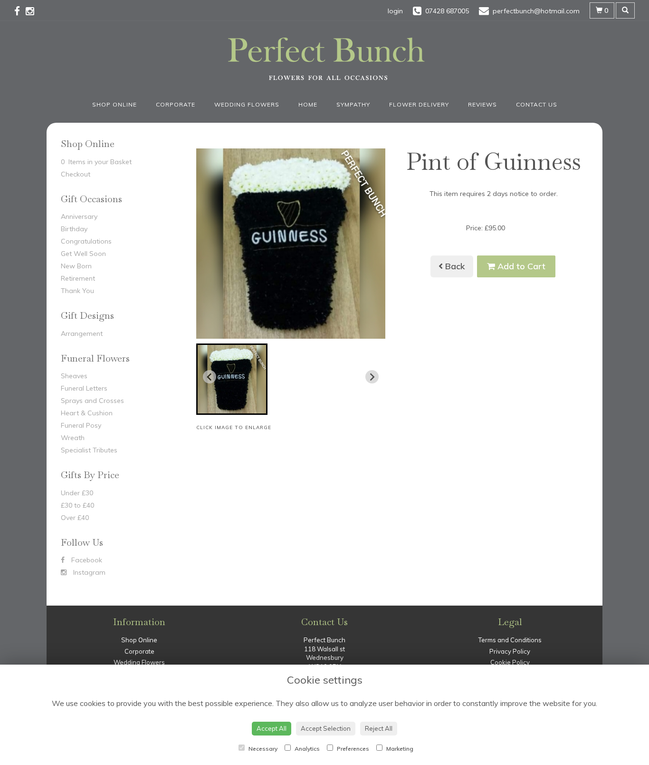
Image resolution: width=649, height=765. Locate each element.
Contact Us (536, 104)
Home (307, 104)
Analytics (306, 748)
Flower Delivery (419, 104)
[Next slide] (372, 376)
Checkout (75, 174)
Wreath (73, 437)
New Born (76, 266)
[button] (231, 379)
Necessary (262, 748)
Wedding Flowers (246, 104)
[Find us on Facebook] (20, 11)
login (395, 11)
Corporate (175, 104)
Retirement (78, 278)
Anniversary (79, 216)
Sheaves (74, 376)
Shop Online (114, 104)
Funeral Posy (81, 425)
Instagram (88, 572)
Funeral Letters (84, 388)
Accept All (271, 728)
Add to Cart (520, 266)
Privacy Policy (509, 651)
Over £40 (75, 517)
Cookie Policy (510, 662)
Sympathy (353, 104)
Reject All (378, 728)
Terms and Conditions (510, 640)
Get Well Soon (83, 253)
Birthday (74, 229)
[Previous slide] (209, 376)
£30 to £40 (77, 505)
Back (454, 266)
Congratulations (86, 241)
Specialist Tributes (89, 450)
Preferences (352, 748)
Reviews (482, 104)
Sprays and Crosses (92, 400)
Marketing (399, 748)
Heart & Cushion (87, 413)
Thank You (77, 290)
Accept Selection (326, 728)
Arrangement (82, 333)
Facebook (85, 560)
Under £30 (77, 493)
